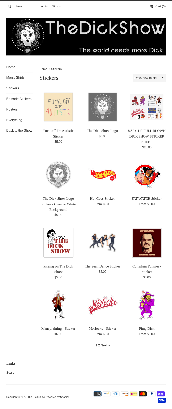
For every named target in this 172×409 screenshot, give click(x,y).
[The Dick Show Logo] (103, 107)
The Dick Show (36, 397)
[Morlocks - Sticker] (103, 305)
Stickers (12, 88)
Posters (12, 109)
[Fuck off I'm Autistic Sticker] (58, 107)
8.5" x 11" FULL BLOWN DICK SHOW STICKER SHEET (146, 136)
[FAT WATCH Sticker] (147, 175)
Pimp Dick (147, 329)
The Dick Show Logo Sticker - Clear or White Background (58, 204)
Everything (14, 120)
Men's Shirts (15, 77)
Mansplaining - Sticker (58, 329)
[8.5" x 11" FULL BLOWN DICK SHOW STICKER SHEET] (147, 107)
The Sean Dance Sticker (102, 266)
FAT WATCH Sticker (147, 199)
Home (10, 67)
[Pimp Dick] (147, 305)
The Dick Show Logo (102, 131)
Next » (105, 345)
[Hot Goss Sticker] (103, 175)
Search (11, 372)
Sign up (57, 6)
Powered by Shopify (57, 397)
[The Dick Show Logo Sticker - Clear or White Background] (58, 175)
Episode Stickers (18, 99)
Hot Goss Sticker (102, 199)
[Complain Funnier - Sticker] (147, 243)
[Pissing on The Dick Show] (58, 243)
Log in (43, 6)
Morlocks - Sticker (102, 329)
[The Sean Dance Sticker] (103, 243)
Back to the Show (19, 130)
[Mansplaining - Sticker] (58, 305)
